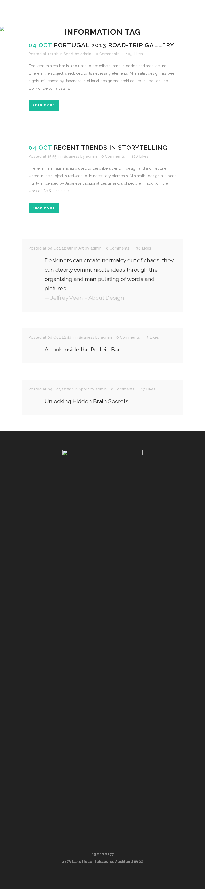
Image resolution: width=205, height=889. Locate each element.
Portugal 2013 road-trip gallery (114, 45)
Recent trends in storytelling (110, 147)
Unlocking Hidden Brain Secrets (86, 401)
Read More (43, 105)
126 (140, 156)
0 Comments (107, 54)
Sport (69, 54)
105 (134, 54)
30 (143, 248)
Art (81, 248)
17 (148, 389)
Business (71, 156)
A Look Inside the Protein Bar (82, 349)
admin (85, 54)
